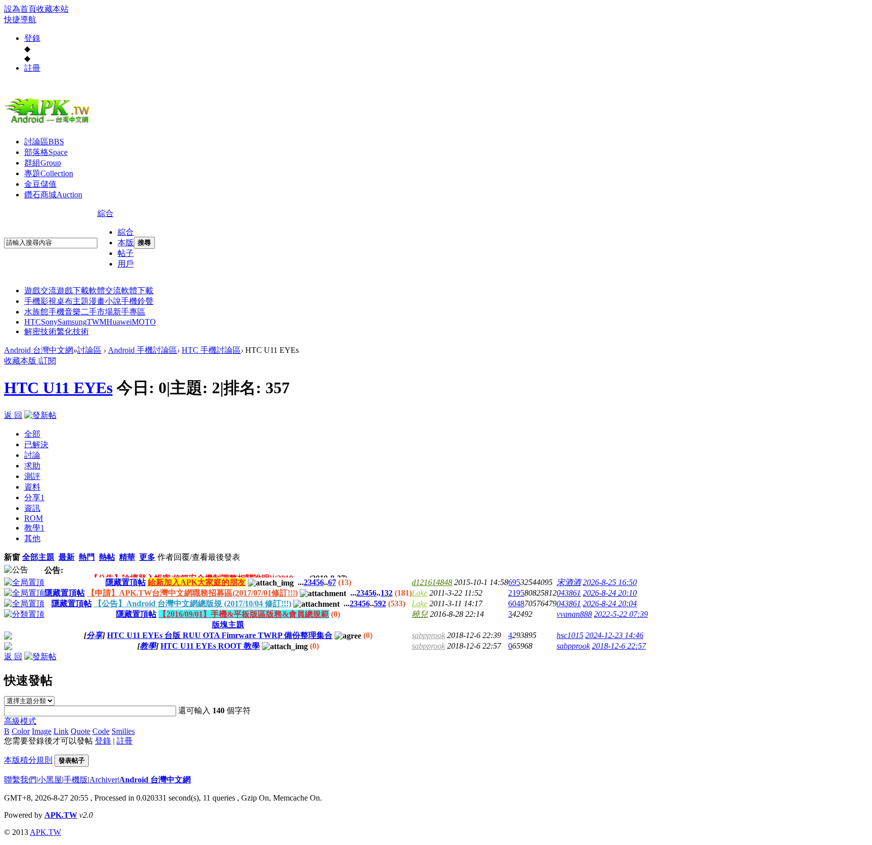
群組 (42, 163)
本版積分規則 (28, 760)
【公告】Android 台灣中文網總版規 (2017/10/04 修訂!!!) (192, 603)
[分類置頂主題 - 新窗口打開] (24, 614)
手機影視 (40, 301)
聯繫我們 (20, 779)
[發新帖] (40, 415)
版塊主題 (228, 624)
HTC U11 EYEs (58, 388)
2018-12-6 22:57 (619, 646)
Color (21, 731)
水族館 (36, 311)
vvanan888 (574, 614)
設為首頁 (20, 9)
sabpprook (428, 635)
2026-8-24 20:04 (610, 603)
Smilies (123, 731)
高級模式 (20, 721)
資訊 (32, 508)
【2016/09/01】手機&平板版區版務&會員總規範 (243, 614)
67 (332, 582)
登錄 (32, 38)
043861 (569, 593)
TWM (96, 322)
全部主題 (38, 557)
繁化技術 (73, 331)
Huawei (119, 322)
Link (61, 731)
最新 (67, 557)
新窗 (12, 557)
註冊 (32, 68)
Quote (80, 731)
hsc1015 (570, 635)
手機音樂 (64, 311)
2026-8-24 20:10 (610, 593)
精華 (127, 557)
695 (514, 582)
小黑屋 (50, 779)
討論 (32, 455)
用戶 (126, 263)
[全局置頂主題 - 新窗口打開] (24, 582)
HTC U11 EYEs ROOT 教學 (210, 646)
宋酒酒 (569, 582)
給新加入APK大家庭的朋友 (197, 582)
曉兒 (420, 614)
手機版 (76, 779)
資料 (32, 487)
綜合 (105, 213)
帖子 (126, 253)
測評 (32, 476)
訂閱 (48, 360)
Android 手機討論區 (142, 350)
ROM (33, 518)
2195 (516, 593)
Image (41, 731)
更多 (147, 557)
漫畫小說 (105, 301)
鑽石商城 (53, 194)
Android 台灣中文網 (38, 350)
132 (386, 593)
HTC (32, 322)
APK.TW (60, 815)
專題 (48, 173)
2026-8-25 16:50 (610, 582)
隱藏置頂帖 (125, 582)
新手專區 (129, 311)
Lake (419, 593)
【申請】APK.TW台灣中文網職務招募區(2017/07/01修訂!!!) (192, 593)
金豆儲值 (40, 184)
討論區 (44, 141)
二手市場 (97, 311)
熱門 (87, 557)
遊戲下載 (73, 290)
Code (101, 731)
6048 (516, 603)
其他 (32, 538)
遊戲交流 (40, 290)
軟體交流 (105, 290)
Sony (49, 322)
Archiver (103, 779)
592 (380, 603)
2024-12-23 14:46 (614, 635)
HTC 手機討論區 (211, 350)
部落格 (46, 152)
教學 (34, 527)
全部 (32, 434)
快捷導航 (20, 19)
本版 (126, 242)
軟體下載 (137, 290)
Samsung (72, 322)
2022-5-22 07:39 (621, 614)
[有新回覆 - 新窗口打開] (8, 636)
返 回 (13, 415)
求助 (32, 465)
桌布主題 (73, 301)
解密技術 (40, 331)
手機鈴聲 (137, 301)
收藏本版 (21, 360)
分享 (34, 497)
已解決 (36, 444)
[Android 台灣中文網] (49, 122)
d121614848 (432, 582)
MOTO (144, 322)
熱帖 (107, 557)
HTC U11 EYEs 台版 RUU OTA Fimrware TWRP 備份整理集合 (220, 635)
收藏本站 (52, 9)
